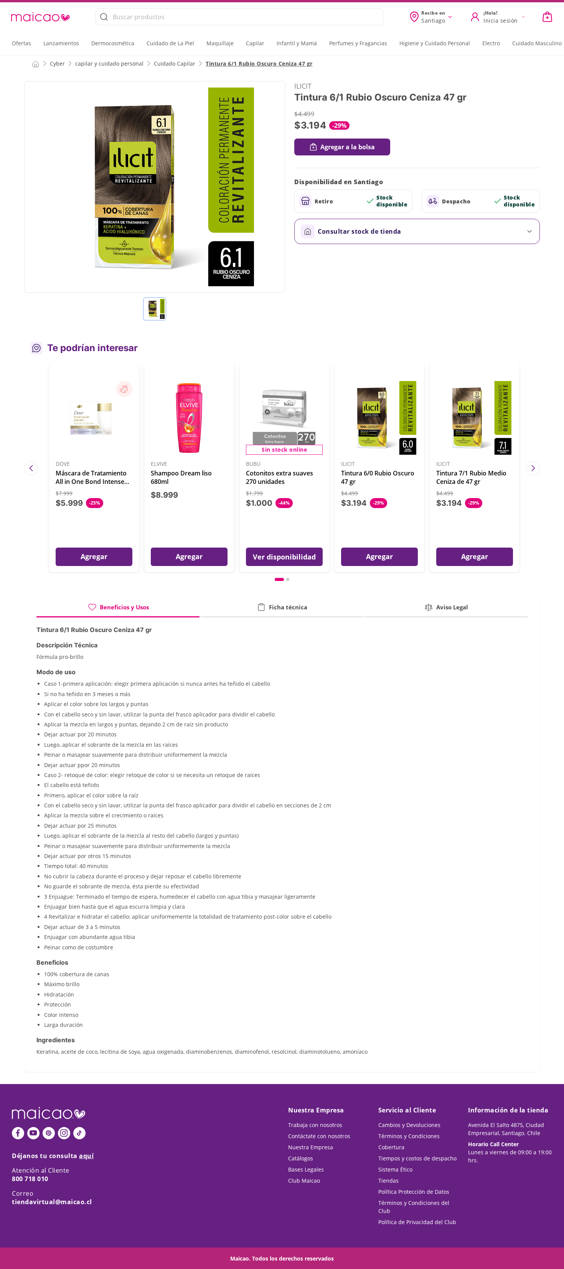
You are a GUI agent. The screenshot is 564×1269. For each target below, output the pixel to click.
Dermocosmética (112, 43)
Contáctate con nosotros (319, 1136)
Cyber (57, 63)
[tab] (118, 609)
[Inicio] (36, 63)
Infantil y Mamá (297, 43)
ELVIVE (159, 464)
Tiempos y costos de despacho (417, 1158)
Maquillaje (220, 43)
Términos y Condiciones (409, 1136)
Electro (491, 43)
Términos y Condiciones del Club (413, 1207)
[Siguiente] (533, 468)
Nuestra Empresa (310, 1147)
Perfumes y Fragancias (358, 43)
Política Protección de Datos (413, 1191)
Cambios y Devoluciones (409, 1125)
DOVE (63, 464)
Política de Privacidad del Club (417, 1222)
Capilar (255, 43)
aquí (86, 1156)
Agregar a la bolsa (347, 147)
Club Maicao (304, 1180)
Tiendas (388, 1180)
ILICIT (303, 86)
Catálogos (300, 1158)
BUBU (253, 464)
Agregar (94, 556)
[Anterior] (31, 468)
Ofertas (21, 43)
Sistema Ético (395, 1169)
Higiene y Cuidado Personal (434, 43)
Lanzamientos (61, 43)
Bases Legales (306, 1169)
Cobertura (391, 1147)
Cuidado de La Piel (170, 43)
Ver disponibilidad (284, 556)
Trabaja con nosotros (315, 1125)
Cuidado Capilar (174, 63)
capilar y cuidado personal (109, 63)
